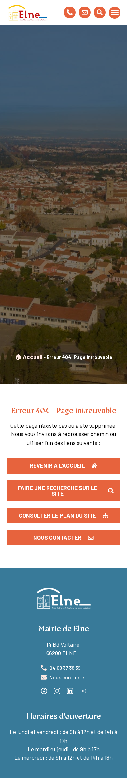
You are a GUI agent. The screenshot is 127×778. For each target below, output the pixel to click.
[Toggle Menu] (115, 12)
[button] (63, 515)
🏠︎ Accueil (28, 356)
